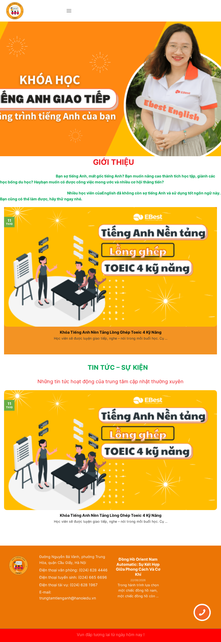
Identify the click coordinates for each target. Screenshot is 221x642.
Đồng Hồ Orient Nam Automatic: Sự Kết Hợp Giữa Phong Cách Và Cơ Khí (138, 567)
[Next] (160, 586)
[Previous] (116, 586)
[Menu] (69, 11)
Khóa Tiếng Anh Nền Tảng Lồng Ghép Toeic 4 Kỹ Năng (110, 332)
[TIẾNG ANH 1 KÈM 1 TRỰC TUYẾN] (33, 11)
